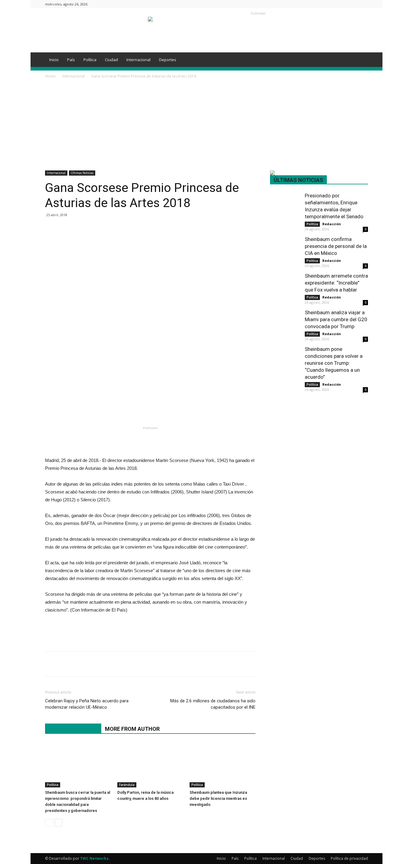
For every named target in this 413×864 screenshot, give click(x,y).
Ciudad (111, 59)
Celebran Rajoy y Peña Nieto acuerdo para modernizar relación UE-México (86, 704)
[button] (360, 60)
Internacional (138, 59)
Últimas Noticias (82, 173)
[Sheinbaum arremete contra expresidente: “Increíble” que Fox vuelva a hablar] (285, 282)
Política (89, 59)
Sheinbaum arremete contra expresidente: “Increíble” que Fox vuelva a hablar (336, 283)
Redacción (331, 224)
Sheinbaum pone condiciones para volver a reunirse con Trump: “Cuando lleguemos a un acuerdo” (334, 363)
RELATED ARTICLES (73, 729)
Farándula (127, 785)
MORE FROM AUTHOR (132, 729)
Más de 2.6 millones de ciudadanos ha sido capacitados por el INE (212, 704)
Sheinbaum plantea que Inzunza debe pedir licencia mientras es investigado (218, 798)
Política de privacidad (349, 858)
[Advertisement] (206, 125)
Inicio (54, 59)
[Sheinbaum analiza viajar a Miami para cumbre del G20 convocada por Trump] (285, 319)
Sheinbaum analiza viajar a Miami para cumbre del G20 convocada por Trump (336, 319)
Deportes (167, 59)
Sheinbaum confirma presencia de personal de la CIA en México (336, 246)
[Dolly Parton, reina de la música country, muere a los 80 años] (150, 764)
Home (50, 76)
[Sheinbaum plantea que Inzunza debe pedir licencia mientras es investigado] (222, 764)
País (71, 59)
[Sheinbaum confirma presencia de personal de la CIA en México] (285, 246)
